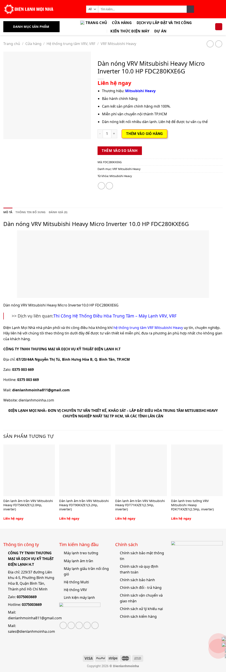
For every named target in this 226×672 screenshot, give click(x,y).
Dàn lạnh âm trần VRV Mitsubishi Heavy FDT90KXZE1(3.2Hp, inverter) (84, 505)
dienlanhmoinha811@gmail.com (35, 618)
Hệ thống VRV (75, 589)
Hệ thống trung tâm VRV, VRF (71, 43)
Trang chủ (96, 22)
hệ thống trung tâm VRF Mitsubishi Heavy (148, 327)
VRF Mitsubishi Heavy (118, 43)
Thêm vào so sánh (119, 150)
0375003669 (27, 596)
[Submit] (190, 9)
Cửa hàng (122, 22)
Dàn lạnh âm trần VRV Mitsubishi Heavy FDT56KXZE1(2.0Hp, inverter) (28, 505)
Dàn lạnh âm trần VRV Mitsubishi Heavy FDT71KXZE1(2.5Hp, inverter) (140, 505)
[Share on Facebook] (101, 185)
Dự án (160, 31)
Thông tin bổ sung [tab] (30, 212)
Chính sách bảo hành (137, 579)
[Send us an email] (79, 625)
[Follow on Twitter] (71, 625)
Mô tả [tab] (7, 212)
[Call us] (87, 625)
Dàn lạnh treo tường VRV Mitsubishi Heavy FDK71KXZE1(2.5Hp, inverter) (192, 505)
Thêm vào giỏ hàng (144, 134)
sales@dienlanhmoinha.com (31, 631)
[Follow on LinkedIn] (95, 625)
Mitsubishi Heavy (120, 176)
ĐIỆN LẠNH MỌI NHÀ (26, 410)
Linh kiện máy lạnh (79, 597)
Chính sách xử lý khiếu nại (141, 608)
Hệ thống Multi (76, 582)
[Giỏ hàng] (218, 26)
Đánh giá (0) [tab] (58, 212)
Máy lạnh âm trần (78, 560)
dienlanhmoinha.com (36, 400)
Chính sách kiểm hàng (138, 616)
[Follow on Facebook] (63, 625)
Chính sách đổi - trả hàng (141, 587)
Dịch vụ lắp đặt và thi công (164, 22)
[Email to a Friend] (109, 185)
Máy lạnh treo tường (81, 553)
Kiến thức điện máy (129, 31)
